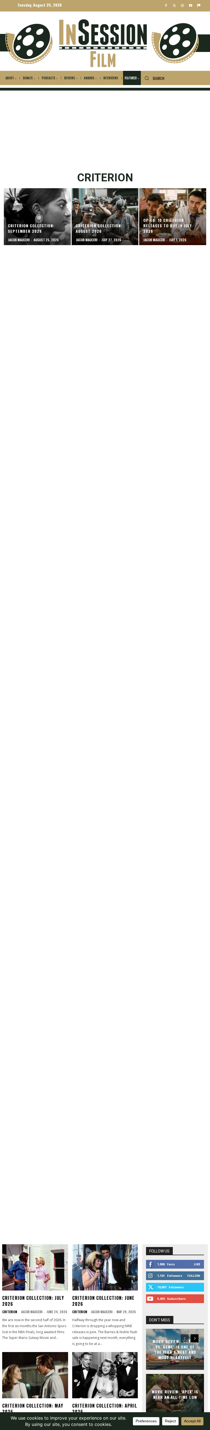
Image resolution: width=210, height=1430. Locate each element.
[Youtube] (190, 6)
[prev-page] (185, 1338)
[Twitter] (174, 6)
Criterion (9, 1311)
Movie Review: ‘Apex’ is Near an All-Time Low (175, 1394)
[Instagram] (182, 6)
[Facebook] (166, 6)
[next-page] (195, 1338)
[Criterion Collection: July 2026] (35, 1267)
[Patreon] (198, 6)
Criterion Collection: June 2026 (103, 1301)
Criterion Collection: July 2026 (33, 1301)
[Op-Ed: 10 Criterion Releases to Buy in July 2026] (172, 216)
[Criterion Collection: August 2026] (105, 216)
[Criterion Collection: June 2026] (105, 1267)
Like (197, 1264)
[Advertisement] (105, 129)
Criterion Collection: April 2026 (104, 1408)
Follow (193, 1276)
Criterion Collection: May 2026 (32, 1408)
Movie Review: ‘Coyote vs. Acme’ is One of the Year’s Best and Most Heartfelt (175, 1349)
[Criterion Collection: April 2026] (105, 1375)
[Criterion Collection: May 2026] (35, 1375)
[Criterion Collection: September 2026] (37, 216)
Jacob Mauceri (32, 1311)
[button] (152, 78)
